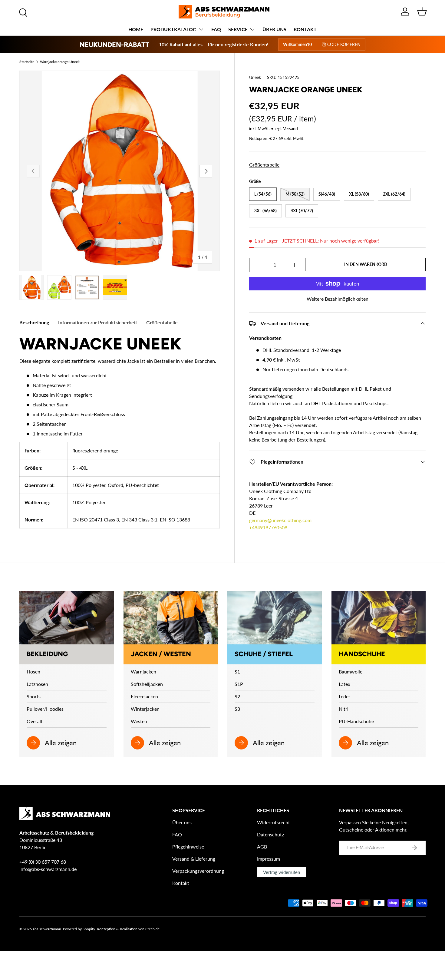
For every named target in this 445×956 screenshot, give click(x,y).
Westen (139, 721)
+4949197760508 (268, 527)
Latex (344, 684)
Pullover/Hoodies (45, 709)
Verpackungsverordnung (198, 871)
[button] (422, 11)
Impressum (268, 859)
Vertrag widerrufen (281, 872)
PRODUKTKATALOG (173, 29)
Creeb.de (152, 929)
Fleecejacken (144, 696)
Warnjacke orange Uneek (60, 62)
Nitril (344, 709)
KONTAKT (305, 29)
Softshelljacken (147, 684)
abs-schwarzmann (47, 929)
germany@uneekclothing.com (280, 520)
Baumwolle (350, 671)
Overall (34, 721)
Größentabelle (264, 164)
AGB (262, 846)
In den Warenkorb (365, 264)
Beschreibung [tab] (34, 322)
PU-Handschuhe (356, 721)
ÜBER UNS (274, 29)
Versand (290, 128)
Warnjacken (143, 671)
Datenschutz (270, 834)
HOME (135, 29)
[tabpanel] (119, 435)
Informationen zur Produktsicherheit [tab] (97, 322)
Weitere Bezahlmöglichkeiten (337, 299)
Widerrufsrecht (273, 822)
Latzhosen (37, 684)
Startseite (26, 62)
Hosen (33, 671)
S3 (237, 709)
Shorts (34, 696)
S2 (237, 696)
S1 (237, 671)
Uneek (255, 77)
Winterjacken (145, 709)
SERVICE (238, 29)
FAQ (216, 29)
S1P (239, 684)
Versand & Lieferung (193, 859)
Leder (344, 696)
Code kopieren (344, 44)
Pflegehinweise (188, 846)
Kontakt (180, 883)
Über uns (182, 822)
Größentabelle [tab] (162, 322)
